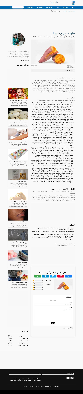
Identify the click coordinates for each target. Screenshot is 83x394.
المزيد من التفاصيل (24, 60)
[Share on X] (53, 276)
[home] (72, 7)
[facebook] (72, 378)
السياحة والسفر (30, 7)
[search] (11, 7)
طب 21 (73, 11)
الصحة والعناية (65, 7)
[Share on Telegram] (45, 276)
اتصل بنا (37, 386)
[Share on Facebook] (68, 276)
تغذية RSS (25, 386)
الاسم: (70, 302)
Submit (53, 323)
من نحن (42, 386)
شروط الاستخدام (56, 386)
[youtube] (68, 378)
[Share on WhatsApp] (37, 276)
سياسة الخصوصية (48, 386)
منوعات (57, 7)
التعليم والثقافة (40, 7)
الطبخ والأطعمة (49, 7)
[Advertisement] (41, 21)
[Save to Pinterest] (60, 276)
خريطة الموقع (31, 386)
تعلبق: (70, 307)
